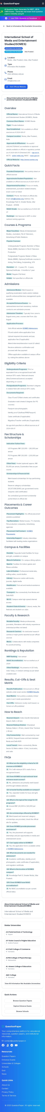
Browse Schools (22, 1011)
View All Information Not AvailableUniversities (22, 983)
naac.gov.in (34, 156)
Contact (5, 1088)
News (4, 1074)
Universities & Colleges (11, 1063)
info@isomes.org (17, 199)
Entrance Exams (8, 1060)
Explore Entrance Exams (23, 1006)
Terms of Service (9, 1095)
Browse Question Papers (22, 1001)
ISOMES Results (33, 692)
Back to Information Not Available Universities (24, 26)
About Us (6, 1085)
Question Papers (9, 1056)
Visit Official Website (18, 87)
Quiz (3, 1070)
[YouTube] (16, 1045)
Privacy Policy (8, 1092)
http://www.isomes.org (29, 160)
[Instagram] (7, 1045)
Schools (5, 1067)
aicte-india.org (17, 156)
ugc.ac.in (35, 152)
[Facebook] (3, 1045)
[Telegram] (11, 1045)
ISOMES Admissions (30, 328)
